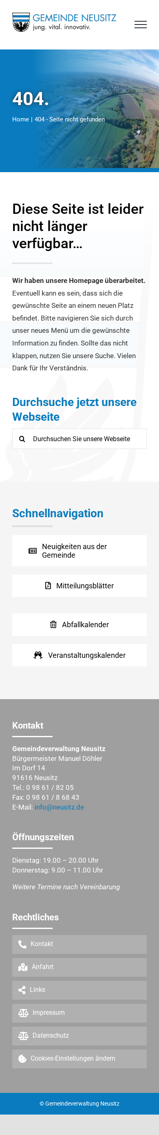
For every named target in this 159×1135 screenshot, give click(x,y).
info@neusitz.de (59, 807)
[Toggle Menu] (140, 24)
